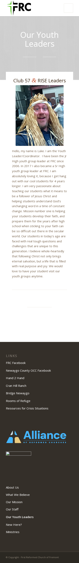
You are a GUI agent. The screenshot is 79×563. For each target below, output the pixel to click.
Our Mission (14, 502)
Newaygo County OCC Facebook (29, 370)
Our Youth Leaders (20, 517)
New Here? (14, 525)
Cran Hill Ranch (16, 386)
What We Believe (18, 495)
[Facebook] (70, 557)
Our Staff (12, 509)
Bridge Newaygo (17, 393)
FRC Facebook (16, 363)
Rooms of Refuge (18, 401)
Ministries (12, 532)
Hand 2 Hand (15, 378)
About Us (12, 487)
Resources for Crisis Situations (27, 408)
